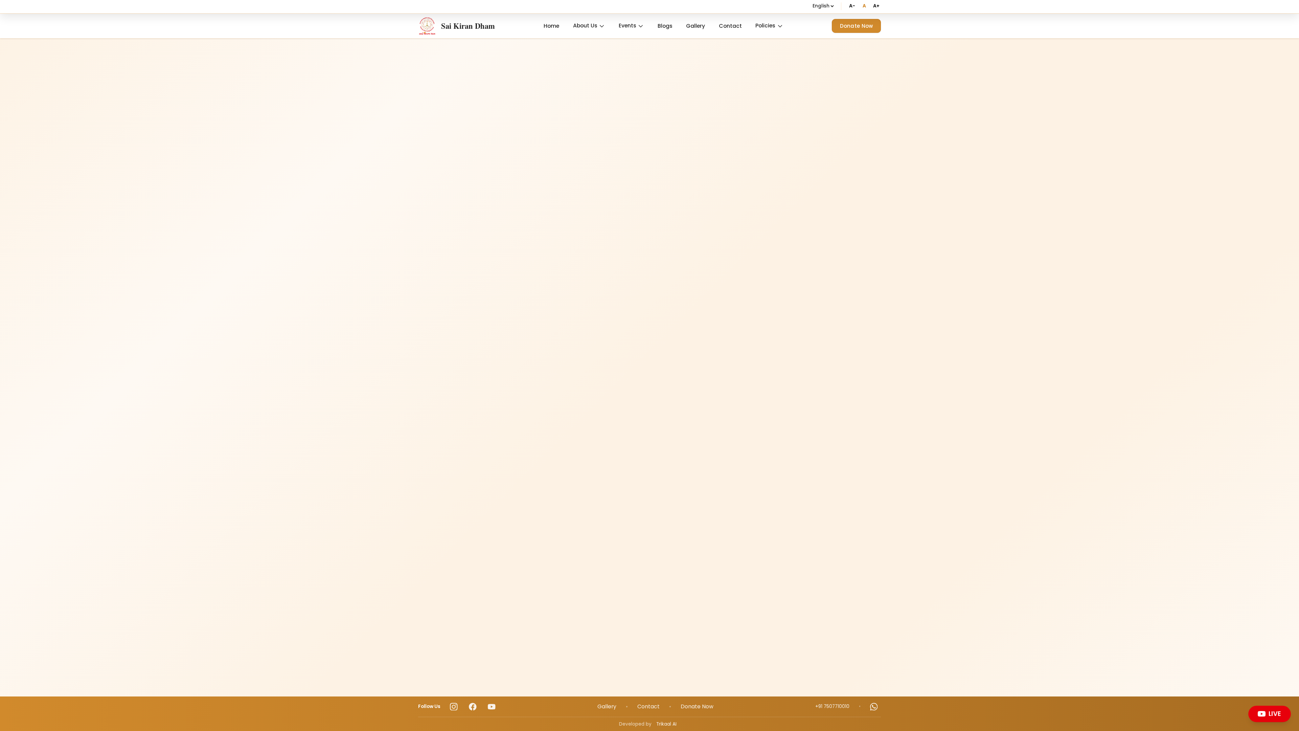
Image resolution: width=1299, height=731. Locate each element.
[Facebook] (472, 706)
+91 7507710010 (832, 706)
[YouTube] (491, 706)
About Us (585, 25)
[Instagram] (454, 706)
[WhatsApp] (874, 706)
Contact (730, 26)
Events (627, 25)
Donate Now (856, 25)
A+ (876, 6)
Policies (765, 25)
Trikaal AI (666, 724)
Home (551, 26)
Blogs (665, 26)
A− (852, 6)
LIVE (1275, 713)
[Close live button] (1288, 707)
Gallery (695, 26)
